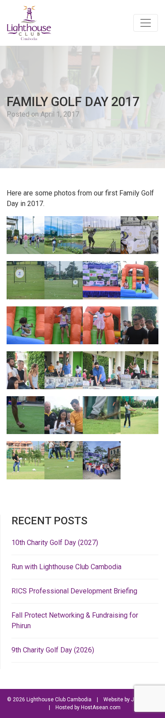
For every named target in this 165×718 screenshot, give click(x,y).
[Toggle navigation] (145, 23)
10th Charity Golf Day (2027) (54, 542)
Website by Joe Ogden (130, 699)
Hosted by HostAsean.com (88, 707)
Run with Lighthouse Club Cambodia (66, 567)
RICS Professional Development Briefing (74, 591)
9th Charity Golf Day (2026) (52, 650)
